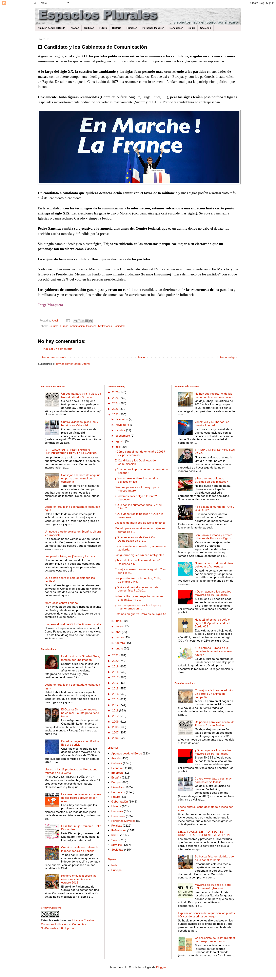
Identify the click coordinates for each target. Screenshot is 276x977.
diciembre (122, 419)
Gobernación (77, 326)
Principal (116, 870)
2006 (115, 738)
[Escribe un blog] (79, 321)
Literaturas (118, 816)
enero (120, 648)
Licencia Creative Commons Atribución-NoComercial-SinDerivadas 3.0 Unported (67, 924)
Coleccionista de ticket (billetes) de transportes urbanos (215, 939)
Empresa (117, 772)
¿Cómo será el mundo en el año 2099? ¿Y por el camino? (140, 453)
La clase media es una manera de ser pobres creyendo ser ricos (81, 798)
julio (118, 446)
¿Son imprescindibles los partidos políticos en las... (136, 480)
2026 (115, 392)
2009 (115, 721)
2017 (115, 677)
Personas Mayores (153, 28)
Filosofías (117, 787)
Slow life (116, 844)
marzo (120, 637)
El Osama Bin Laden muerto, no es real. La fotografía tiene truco (80, 713)
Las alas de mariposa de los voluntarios (140, 522)
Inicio (141, 357)
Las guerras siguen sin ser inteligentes (139, 555)
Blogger (161, 967)
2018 (115, 671)
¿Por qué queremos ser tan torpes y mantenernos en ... (138, 606)
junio (119, 620)
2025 (115, 397)
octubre (121, 430)
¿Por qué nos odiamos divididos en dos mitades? (211, 480)
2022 (115, 414)
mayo (119, 626)
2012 (115, 705)
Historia (116, 28)
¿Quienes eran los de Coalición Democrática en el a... (135, 539)
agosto (120, 441)
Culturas (89, 28)
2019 (115, 666)
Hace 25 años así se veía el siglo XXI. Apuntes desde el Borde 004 (212, 623)
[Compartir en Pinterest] (90, 321)
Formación (118, 792)
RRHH (115, 835)
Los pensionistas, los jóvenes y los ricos (70, 556)
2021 (115, 655)
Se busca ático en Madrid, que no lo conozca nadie (214, 858)
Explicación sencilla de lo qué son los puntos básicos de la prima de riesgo (206, 914)
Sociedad (205, 28)
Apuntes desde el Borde (51, 28)
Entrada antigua (227, 357)
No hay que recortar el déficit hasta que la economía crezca (214, 395)
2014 (115, 693)
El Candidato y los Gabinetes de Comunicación (135, 462)
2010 (115, 716)
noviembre (123, 424)
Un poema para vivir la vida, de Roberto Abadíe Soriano (81, 395)
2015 (115, 688)
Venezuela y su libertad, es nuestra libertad (212, 423)
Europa (64, 326)
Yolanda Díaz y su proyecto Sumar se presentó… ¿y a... (139, 598)
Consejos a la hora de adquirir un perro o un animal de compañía (80, 478)
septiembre (123, 435)
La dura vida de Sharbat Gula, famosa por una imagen (80, 658)
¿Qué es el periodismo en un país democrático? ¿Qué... (136, 589)
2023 (115, 408)
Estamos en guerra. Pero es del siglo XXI (141, 614)
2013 (115, 699)
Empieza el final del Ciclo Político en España (73, 624)
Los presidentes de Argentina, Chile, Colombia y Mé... (138, 580)
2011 (115, 710)
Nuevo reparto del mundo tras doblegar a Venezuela (214, 565)
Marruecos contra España (61, 602)
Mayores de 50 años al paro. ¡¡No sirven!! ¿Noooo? (213, 886)
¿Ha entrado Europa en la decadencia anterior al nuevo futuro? (213, 651)
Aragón (75, 28)
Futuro (103, 28)
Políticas (91, 326)
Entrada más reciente (52, 357)
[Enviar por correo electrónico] (75, 321)
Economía (117, 768)
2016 (115, 682)
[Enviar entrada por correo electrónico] (68, 320)
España (116, 777)
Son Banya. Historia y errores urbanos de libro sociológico (213, 536)
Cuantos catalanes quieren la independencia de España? (80, 849)
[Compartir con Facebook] (87, 321)
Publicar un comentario (57, 348)
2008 (115, 727)
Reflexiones (176, 28)
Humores (131, 28)
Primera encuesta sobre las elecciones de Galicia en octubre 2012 (78, 879)
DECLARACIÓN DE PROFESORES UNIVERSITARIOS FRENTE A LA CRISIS (71, 452)
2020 (115, 660)
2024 (115, 403)
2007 (115, 732)
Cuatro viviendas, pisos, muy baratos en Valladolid (79, 423)
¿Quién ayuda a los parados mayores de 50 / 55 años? (213, 593)
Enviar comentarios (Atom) (73, 363)
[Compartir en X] (83, 321)
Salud (192, 28)
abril (119, 631)
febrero (121, 642)
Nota (114, 865)
